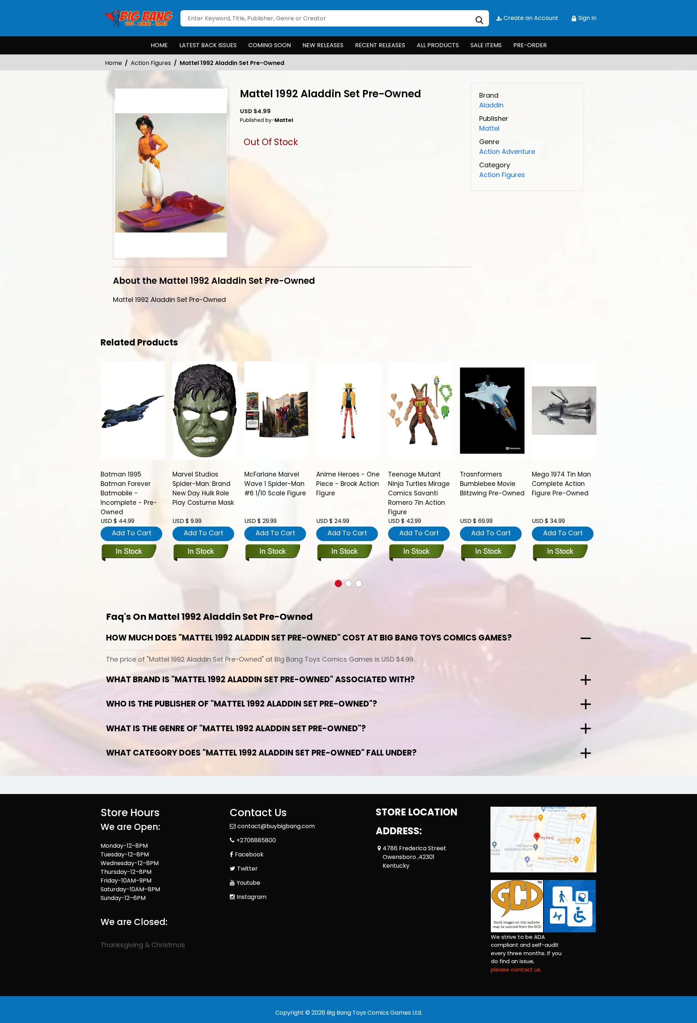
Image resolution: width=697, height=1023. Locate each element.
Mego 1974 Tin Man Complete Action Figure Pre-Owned (561, 484)
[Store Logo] (137, 18)
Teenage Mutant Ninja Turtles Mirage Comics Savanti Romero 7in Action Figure (419, 493)
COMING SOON (269, 45)
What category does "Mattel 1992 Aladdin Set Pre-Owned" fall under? (261, 752)
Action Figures (151, 63)
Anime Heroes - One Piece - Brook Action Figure (348, 484)
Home (113, 63)
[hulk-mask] (204, 410)
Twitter (247, 868)
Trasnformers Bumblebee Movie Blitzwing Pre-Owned (492, 484)
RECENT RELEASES (380, 45)
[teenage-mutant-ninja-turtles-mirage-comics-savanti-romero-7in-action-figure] (420, 410)
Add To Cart (131, 532)
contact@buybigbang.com (276, 826)
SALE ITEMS (486, 45)
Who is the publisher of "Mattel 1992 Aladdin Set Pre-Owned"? (241, 703)
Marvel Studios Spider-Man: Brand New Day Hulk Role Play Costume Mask (203, 488)
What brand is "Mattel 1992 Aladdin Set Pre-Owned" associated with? (260, 679)
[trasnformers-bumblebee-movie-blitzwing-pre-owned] (492, 410)
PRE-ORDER (530, 45)
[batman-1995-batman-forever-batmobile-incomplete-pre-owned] (133, 410)
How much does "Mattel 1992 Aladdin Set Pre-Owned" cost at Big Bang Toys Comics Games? (309, 637)
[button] (338, 583)
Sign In (586, 18)
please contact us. (516, 969)
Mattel (489, 128)
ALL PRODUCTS (438, 45)
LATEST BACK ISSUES (208, 45)
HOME (159, 45)
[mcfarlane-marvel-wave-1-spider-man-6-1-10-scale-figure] (276, 410)
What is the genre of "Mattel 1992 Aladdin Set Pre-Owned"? (236, 728)
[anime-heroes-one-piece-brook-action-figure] (348, 410)
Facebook (249, 854)
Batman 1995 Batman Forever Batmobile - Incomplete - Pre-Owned (129, 493)
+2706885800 (256, 840)
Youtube (248, 883)
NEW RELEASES (322, 45)
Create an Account (530, 18)
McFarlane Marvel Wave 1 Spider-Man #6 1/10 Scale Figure (275, 484)
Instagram (251, 897)
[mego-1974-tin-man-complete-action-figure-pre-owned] (564, 410)
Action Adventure (507, 151)
